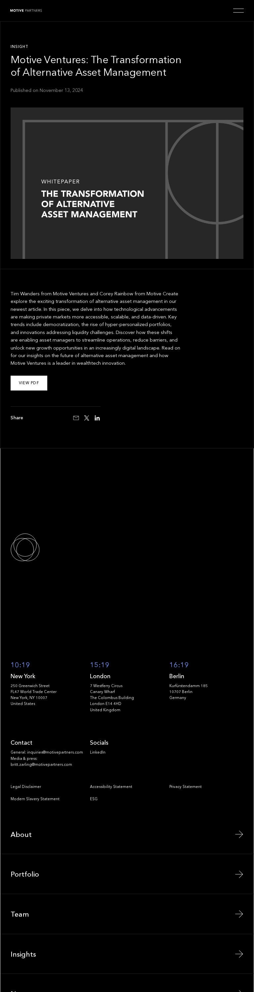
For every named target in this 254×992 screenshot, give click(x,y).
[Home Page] (26, 10)
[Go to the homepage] (48, 547)
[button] (238, 10)
